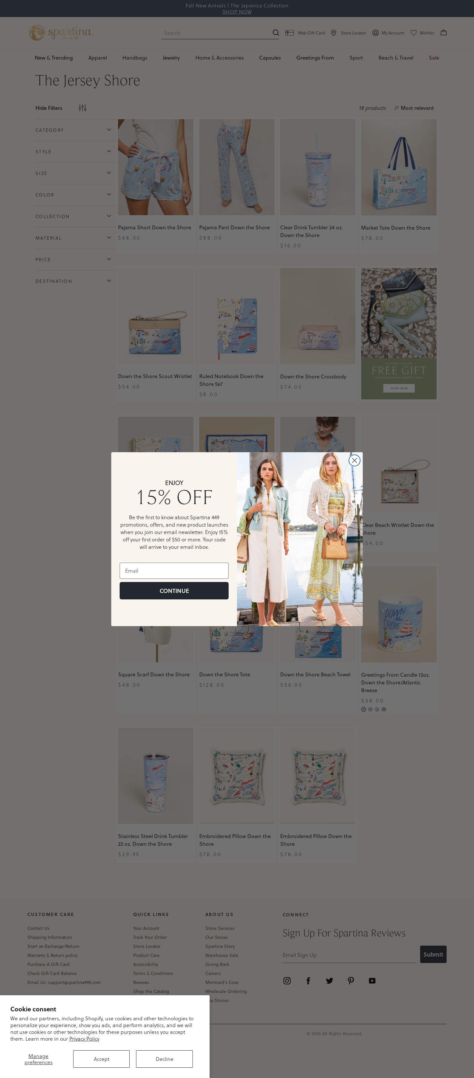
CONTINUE (174, 591)
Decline (164, 1059)
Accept (101, 1059)
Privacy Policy (84, 1038)
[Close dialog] (354, 460)
